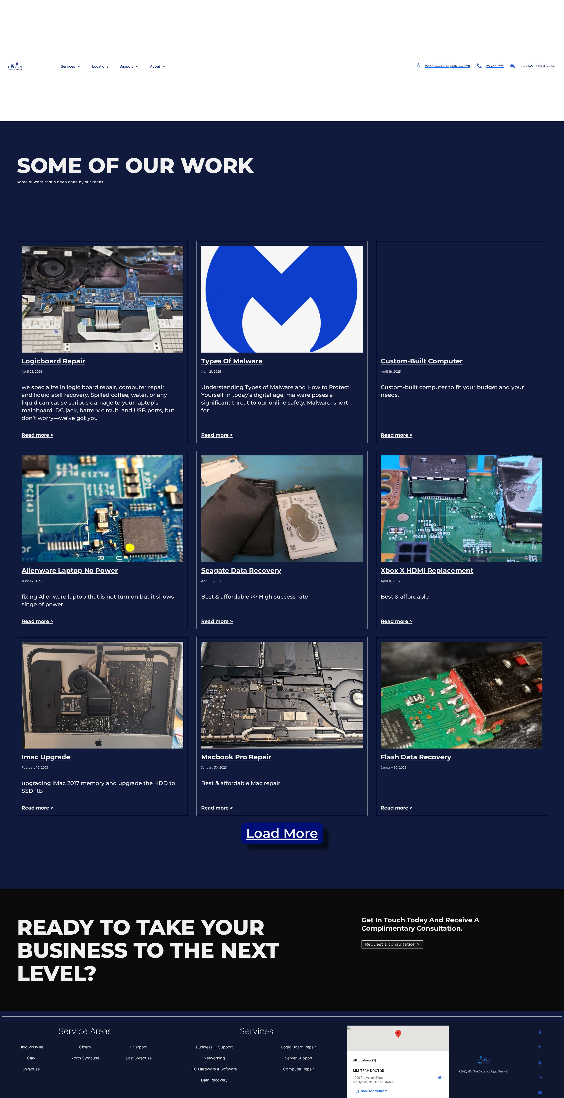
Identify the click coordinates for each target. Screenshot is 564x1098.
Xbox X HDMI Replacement (427, 570)
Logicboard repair (53, 361)
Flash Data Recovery (416, 757)
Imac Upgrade (46, 757)
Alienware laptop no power (70, 570)
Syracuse (31, 1069)
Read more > (37, 435)
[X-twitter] (539, 1047)
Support (126, 66)
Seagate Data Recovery (241, 570)
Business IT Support (214, 1047)
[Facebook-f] (539, 1032)
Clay (31, 1058)
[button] (282, 833)
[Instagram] (539, 1077)
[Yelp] (539, 1062)
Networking (214, 1058)
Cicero (85, 1047)
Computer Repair (298, 1069)
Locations (100, 66)
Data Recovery (214, 1080)
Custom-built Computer (422, 361)
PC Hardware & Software (214, 1069)
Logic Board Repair (298, 1047)
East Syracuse (139, 1058)
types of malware (232, 361)
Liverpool (138, 1047)
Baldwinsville (31, 1047)
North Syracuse (85, 1058)
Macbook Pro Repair (236, 757)
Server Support (298, 1058)
